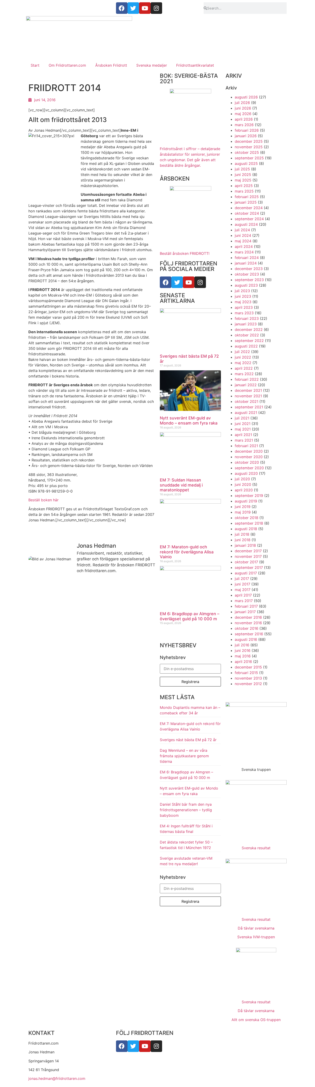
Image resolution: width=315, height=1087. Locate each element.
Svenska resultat (256, 848)
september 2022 (249, 340)
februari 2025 (247, 196)
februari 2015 (246, 672)
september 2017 (249, 567)
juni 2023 (243, 296)
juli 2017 (242, 578)
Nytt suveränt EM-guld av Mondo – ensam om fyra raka (188, 420)
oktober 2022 (247, 335)
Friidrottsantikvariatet (195, 65)
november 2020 (249, 456)
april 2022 (244, 368)
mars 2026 (244, 124)
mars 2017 (244, 600)
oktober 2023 (247, 274)
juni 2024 (243, 235)
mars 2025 (244, 191)
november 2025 (249, 147)
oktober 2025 (247, 152)
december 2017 (248, 551)
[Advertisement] (157, 27)
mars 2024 (244, 252)
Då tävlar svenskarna (256, 928)
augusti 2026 (246, 97)
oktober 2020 (247, 462)
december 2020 (249, 451)
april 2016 (243, 661)
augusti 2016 (246, 639)
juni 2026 (243, 108)
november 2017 (248, 556)
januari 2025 (246, 202)
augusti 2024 (246, 224)
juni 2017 (242, 584)
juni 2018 (242, 540)
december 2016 (248, 617)
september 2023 (249, 279)
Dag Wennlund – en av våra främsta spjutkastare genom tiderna (184, 756)
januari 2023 (246, 324)
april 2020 (244, 490)
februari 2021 (246, 445)
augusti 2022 (246, 346)
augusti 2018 (246, 528)
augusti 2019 (246, 501)
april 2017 (243, 595)
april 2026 (244, 119)
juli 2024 (242, 230)
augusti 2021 (246, 412)
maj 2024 (243, 241)
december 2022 (249, 329)
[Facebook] (165, 282)
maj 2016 (243, 656)
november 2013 (248, 678)
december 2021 (248, 390)
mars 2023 (244, 313)
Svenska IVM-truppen (256, 937)
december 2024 (249, 207)
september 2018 (249, 523)
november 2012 (248, 683)
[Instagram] (200, 282)
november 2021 (248, 396)
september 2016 (249, 634)
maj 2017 (242, 589)
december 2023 (249, 268)
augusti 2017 (246, 573)
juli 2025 (242, 169)
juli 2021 (242, 418)
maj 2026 (243, 113)
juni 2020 (243, 484)
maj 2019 (243, 512)
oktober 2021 (246, 401)
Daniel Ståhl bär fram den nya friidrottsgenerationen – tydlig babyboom (186, 810)
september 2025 (249, 158)
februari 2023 (247, 318)
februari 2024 (247, 257)
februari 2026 (247, 130)
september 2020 (249, 468)
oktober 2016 (246, 628)
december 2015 (248, 667)
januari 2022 (246, 385)
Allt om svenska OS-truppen (256, 1019)
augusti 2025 (246, 163)
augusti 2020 (246, 473)
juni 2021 (242, 423)
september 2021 (249, 407)
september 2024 (249, 219)
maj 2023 (243, 302)
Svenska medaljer (151, 65)
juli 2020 (242, 479)
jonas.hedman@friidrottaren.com (56, 1078)
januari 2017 (245, 611)
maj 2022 (243, 362)
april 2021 (243, 434)
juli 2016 (242, 645)
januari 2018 (245, 545)
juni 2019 (242, 506)
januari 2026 (246, 136)
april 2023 (244, 307)
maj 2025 (243, 180)
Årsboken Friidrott (111, 65)
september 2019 (249, 495)
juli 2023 (242, 290)
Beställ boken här (43, 500)
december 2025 (249, 141)
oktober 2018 (246, 517)
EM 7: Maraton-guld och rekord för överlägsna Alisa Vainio (187, 551)
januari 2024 (246, 263)
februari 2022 (247, 379)
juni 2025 (243, 174)
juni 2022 (243, 357)
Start (35, 65)
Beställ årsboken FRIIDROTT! (184, 253)
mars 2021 (244, 440)
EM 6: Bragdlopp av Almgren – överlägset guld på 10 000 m (189, 616)
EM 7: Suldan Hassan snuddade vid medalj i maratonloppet (181, 485)
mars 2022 (244, 373)
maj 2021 (243, 429)
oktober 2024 (247, 213)
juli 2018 (242, 534)
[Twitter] (177, 282)
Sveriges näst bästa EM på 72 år (188, 739)
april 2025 (244, 185)
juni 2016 (242, 650)
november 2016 (248, 623)
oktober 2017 (246, 562)
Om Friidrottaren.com (67, 65)
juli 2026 (242, 102)
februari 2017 (246, 606)
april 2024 (244, 246)
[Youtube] (188, 282)
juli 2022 (242, 351)
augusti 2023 (246, 285)
